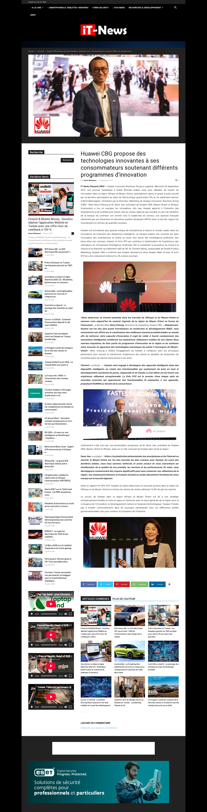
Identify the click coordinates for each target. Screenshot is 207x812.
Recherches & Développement (145, 7)
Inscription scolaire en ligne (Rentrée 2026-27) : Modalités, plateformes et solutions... (59, 280)
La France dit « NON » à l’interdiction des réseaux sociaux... (56, 378)
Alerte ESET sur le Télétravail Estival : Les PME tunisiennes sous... (58, 492)
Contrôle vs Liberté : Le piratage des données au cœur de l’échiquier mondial (163, 667)
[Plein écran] (70, 614)
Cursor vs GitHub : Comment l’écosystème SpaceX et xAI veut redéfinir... (58, 322)
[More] (169, 584)
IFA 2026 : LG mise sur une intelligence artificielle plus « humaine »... (57, 435)
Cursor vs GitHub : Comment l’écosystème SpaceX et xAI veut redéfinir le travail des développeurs (96, 702)
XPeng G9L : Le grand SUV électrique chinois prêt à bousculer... (56, 464)
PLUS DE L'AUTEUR (124, 598)
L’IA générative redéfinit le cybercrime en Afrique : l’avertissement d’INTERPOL (58, 478)
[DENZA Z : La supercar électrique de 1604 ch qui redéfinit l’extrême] (35, 535)
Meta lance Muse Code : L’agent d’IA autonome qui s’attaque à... (59, 449)
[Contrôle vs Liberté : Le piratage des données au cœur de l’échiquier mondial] (163, 651)
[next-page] (87, 711)
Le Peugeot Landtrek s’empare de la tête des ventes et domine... (59, 351)
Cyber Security (100, 7)
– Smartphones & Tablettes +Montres (67, 7)
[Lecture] (32, 614)
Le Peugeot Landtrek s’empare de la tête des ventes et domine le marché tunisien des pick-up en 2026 (163, 702)
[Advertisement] (103, 748)
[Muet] (65, 614)
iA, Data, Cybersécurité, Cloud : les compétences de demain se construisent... (59, 407)
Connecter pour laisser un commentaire (99, 728)
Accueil (31, 51)
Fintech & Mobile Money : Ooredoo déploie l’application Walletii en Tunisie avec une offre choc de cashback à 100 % (50, 224)
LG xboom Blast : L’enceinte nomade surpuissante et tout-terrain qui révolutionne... (59, 421)
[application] (51, 604)
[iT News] (103, 30)
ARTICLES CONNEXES (95, 598)
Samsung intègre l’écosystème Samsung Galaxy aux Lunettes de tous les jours (59, 520)
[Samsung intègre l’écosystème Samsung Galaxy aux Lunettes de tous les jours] (35, 520)
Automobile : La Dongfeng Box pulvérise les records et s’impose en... (58, 294)
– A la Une (35, 7)
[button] (175, 7)
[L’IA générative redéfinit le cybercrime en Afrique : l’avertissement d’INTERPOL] (35, 478)
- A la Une (40, 51)
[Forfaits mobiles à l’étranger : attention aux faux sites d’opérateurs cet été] (35, 393)
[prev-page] (82, 711)
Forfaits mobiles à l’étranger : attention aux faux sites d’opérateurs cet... (58, 393)
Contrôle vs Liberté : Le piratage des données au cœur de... (59, 308)
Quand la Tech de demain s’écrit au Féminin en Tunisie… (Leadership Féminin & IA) (128, 702)
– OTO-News (119, 7)
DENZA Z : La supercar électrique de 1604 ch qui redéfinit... (56, 534)
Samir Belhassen (90, 180)
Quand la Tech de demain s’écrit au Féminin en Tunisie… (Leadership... (58, 336)
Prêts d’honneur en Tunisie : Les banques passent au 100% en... (58, 265)
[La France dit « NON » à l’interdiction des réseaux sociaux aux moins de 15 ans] (35, 379)
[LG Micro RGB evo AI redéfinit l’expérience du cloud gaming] (35, 549)
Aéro (33, 15)
